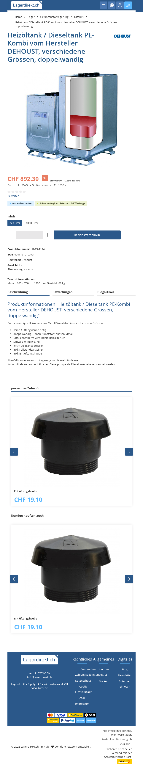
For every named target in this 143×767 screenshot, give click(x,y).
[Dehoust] (122, 47)
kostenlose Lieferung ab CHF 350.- (117, 741)
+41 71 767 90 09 (39, 673)
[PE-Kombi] (71, 119)
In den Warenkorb (87, 235)
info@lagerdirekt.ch (39, 677)
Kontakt (103, 675)
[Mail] (5, 486)
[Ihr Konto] (120, 5)
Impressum (82, 703)
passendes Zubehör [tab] (25, 388)
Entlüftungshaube (25, 491)
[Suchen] (111, 5)
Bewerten (13, 196)
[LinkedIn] (5, 471)
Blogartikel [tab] (105, 292)
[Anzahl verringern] (11, 234)
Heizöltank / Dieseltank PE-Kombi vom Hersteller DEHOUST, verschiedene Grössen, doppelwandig (66, 24)
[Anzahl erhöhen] (47, 234)
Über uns (103, 669)
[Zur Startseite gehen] (26, 5)
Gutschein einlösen (125, 684)
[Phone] (5, 478)
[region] (71, 119)
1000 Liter (32, 223)
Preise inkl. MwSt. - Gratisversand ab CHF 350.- (36, 185)
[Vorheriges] (14, 452)
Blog (125, 669)
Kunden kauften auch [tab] (27, 516)
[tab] (28, 292)
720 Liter (14, 223)
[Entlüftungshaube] (71, 443)
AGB (82, 697)
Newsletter (125, 675)
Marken (103, 681)
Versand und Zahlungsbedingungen (89, 672)
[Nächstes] (129, 452)
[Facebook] (5, 463)
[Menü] (103, 5)
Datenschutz (83, 680)
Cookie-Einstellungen (83, 689)
